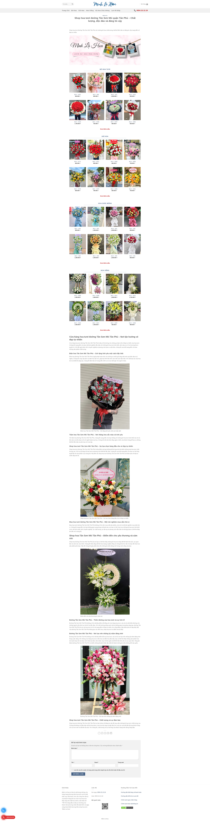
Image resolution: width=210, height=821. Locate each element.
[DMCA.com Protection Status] (127, 807)
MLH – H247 (114, 122)
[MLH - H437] (77, 83)
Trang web (121, 762)
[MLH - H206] (114, 177)
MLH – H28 (96, 256)
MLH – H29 (114, 256)
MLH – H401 (132, 189)
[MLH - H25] (132, 217)
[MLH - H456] (77, 284)
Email (96, 762)
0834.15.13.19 (101, 792)
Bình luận (74, 748)
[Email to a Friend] (105, 733)
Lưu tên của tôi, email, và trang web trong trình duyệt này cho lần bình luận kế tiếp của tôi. (99, 770)
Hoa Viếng (90, 10)
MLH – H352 (132, 122)
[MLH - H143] (77, 110)
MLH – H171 (77, 161)
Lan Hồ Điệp (115, 10)
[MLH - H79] (114, 83)
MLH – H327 (96, 323)
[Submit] (72, 4)
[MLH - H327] (96, 311)
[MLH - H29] (114, 244)
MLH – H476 (77, 189)
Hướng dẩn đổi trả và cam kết (129, 796)
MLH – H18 (78, 228)
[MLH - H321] (132, 284)
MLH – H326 (77, 323)
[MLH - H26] (77, 244)
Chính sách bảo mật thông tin (129, 803)
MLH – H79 (114, 94)
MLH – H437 (77, 94)
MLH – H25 (132, 228)
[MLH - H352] (132, 110)
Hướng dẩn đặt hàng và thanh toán (131, 792)
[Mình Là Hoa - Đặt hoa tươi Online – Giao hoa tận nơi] (105, 4)
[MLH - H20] (96, 217)
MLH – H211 (96, 161)
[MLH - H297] (114, 311)
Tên (72, 762)
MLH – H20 (96, 228)
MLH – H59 (96, 94)
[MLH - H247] (114, 110)
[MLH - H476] (77, 177)
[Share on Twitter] (102, 733)
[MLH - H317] (114, 284)
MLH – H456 (77, 295)
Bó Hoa (74, 10)
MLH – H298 (96, 295)
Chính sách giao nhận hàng (129, 800)
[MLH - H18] (77, 217)
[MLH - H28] (96, 244)
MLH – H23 (114, 228)
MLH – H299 (132, 323)
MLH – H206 (114, 189)
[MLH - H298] (96, 284)
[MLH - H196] (96, 110)
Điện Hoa (105, 15)
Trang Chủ (65, 10)
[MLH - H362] (114, 150)
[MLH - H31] (132, 244)
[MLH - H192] (132, 83)
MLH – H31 (132, 256)
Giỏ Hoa (81, 10)
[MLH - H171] (77, 150)
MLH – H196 (96, 122)
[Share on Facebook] (99, 733)
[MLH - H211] (96, 150)
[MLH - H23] (114, 217)
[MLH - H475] (96, 177)
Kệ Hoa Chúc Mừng (102, 10)
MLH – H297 (114, 323)
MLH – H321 (132, 295)
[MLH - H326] (77, 311)
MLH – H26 (78, 256)
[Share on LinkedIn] (111, 733)
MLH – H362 (114, 161)
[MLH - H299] (132, 311)
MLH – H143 (77, 122)
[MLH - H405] (132, 150)
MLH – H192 (132, 94)
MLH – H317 (114, 295)
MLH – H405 (132, 161)
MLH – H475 (96, 189)
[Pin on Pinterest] (108, 733)
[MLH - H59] (96, 83)
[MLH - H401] (132, 177)
